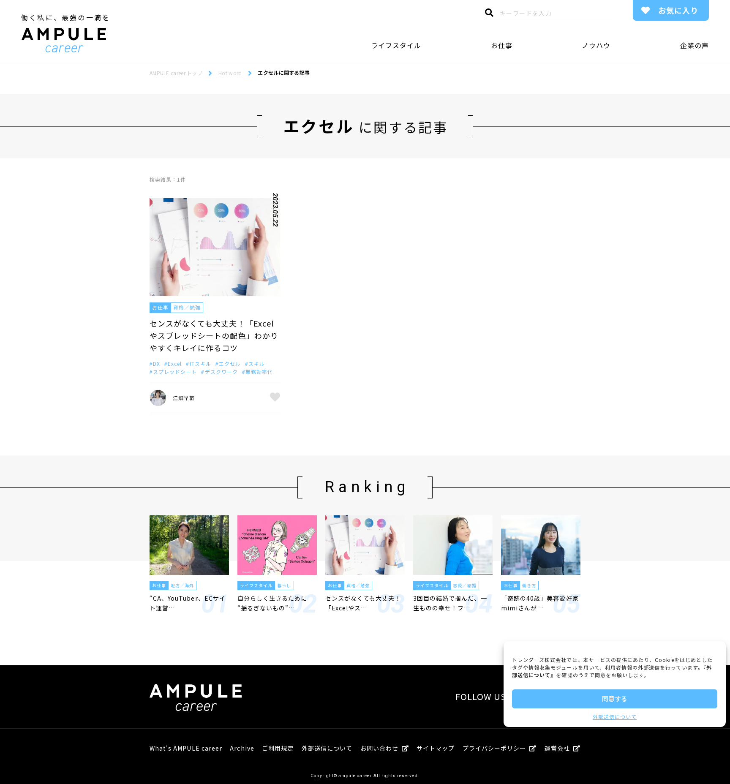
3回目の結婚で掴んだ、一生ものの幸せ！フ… (450, 603)
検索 (489, 15)
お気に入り (678, 10)
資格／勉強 (187, 307)
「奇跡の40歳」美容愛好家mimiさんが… (540, 603)
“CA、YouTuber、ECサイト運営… (188, 603)
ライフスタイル (396, 45)
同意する (614, 698)
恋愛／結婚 (464, 585)
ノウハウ (596, 45)
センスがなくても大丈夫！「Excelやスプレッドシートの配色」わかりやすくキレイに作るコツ (214, 335)
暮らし (284, 585)
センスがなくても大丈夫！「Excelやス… (363, 603)
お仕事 (501, 45)
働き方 (529, 585)
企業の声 (694, 45)
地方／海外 (182, 585)
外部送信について (615, 716)
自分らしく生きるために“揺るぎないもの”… (272, 603)
